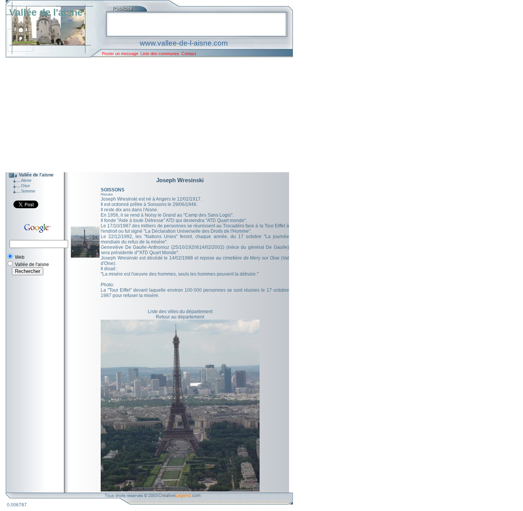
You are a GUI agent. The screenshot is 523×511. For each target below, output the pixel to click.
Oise (25, 185)
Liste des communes (160, 53)
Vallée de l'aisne (46, 12)
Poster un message (120, 53)
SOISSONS (112, 190)
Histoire (107, 194)
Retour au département (180, 317)
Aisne (26, 180)
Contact (188, 53)
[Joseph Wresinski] (85, 256)
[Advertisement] (143, 114)
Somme (28, 191)
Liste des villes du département (180, 311)
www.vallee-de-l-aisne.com (184, 43)
